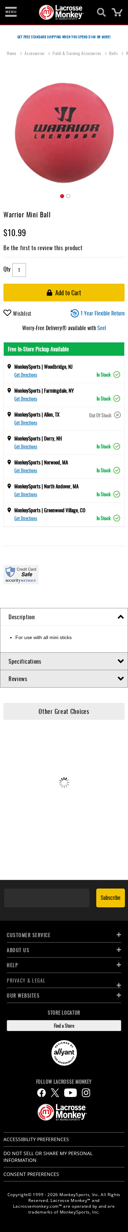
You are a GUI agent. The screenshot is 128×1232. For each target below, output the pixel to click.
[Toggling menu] (11, 12)
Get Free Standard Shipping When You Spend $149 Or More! (64, 36)
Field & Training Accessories (77, 53)
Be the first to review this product (43, 247)
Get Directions (25, 374)
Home (12, 53)
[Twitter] (55, 1092)
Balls (114, 53)
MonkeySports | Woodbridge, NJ (43, 366)
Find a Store (64, 1025)
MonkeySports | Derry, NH (38, 438)
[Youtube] (70, 1092)
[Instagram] (86, 1092)
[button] (61, 195)
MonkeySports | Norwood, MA (41, 462)
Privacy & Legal (26, 980)
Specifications (25, 661)
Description (22, 616)
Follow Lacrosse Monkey (64, 1081)
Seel (101, 328)
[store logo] (60, 12)
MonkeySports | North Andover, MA (46, 486)
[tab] (64, 617)
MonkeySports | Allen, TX (36, 414)
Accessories (35, 53)
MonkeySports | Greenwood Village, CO (49, 510)
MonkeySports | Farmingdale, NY (44, 390)
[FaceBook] (41, 1092)
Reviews (18, 678)
